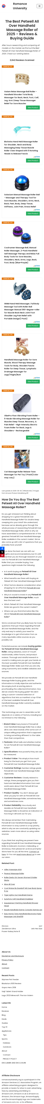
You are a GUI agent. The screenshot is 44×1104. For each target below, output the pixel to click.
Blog (4, 1015)
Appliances (6, 1031)
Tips (4, 1035)
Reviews (5, 1011)
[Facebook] (2, 548)
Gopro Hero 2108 (9, 987)
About (4, 964)
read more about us (25, 854)
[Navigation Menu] (39, 6)
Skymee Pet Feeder (10, 979)
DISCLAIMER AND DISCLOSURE (14, 1063)
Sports (5, 1039)
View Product (33, 107)
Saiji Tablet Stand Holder (12, 991)
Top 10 (4, 1027)
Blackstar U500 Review (11, 983)
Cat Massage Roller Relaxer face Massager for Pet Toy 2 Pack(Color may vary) (21, 474)
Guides (5, 1023)
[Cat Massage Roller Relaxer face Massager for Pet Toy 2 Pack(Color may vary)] (22, 459)
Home (4, 1007)
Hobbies (6, 1043)
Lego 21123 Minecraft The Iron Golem (17, 995)
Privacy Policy (7, 960)
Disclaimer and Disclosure (13, 956)
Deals (4, 1019)
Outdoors (7, 1047)
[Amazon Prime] (36, 157)
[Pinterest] (2, 555)
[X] (2, 552)
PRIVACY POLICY (10, 1059)
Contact (5, 968)
